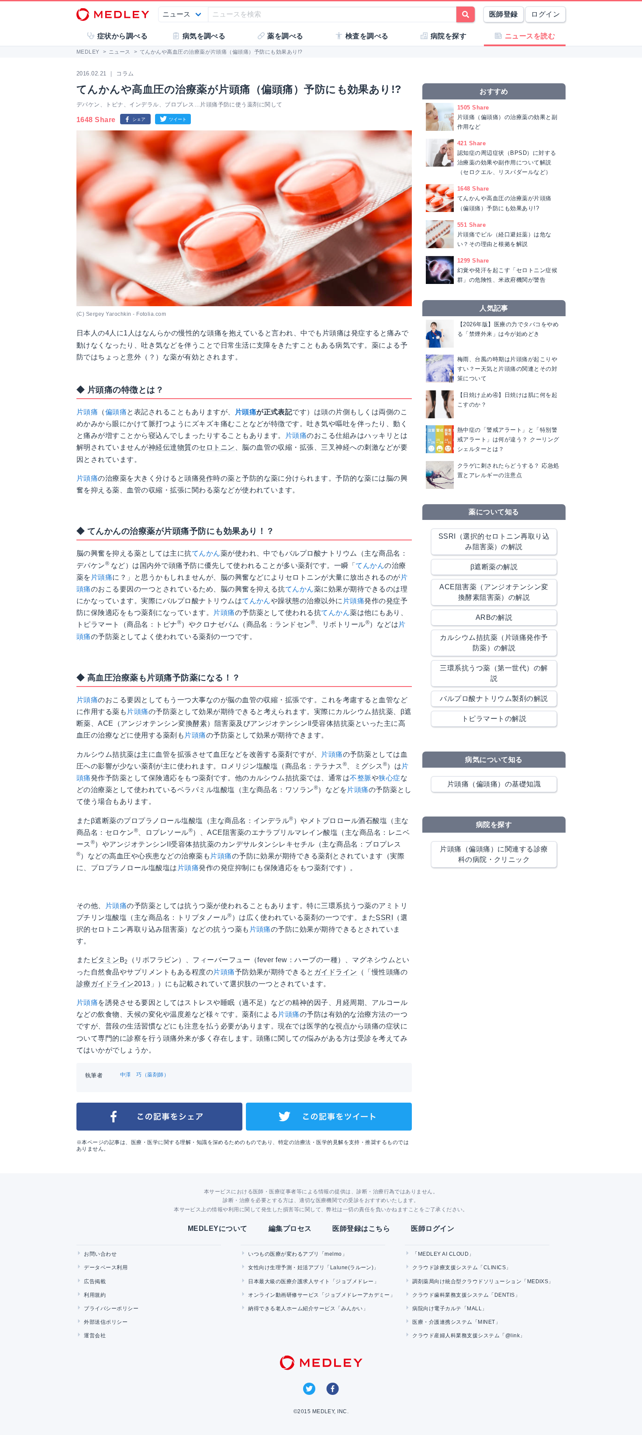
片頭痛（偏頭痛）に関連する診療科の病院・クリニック (494, 854)
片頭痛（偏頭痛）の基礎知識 (494, 784)
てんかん (206, 553)
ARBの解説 (494, 617)
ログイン (545, 14)
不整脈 (360, 778)
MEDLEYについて (218, 1228)
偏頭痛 (116, 412)
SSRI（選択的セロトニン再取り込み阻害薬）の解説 (493, 541)
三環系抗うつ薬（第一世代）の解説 (494, 673)
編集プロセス (290, 1228)
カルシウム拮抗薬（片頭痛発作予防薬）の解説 (494, 643)
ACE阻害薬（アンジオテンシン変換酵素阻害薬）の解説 (494, 592)
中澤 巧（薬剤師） (144, 1075)
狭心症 (389, 778)
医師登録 (503, 14)
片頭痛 (87, 412)
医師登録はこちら (361, 1228)
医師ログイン (432, 1228)
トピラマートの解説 (494, 718)
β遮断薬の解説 (494, 567)
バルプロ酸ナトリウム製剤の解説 (494, 698)
